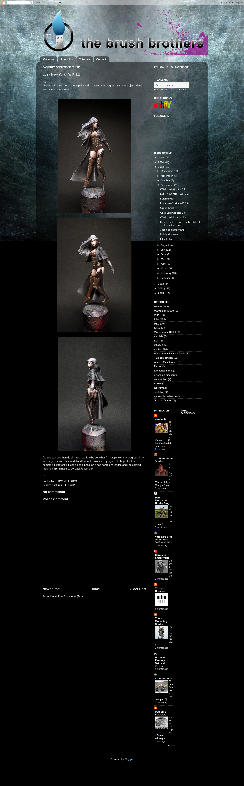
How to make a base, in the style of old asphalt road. (180, 223)
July (163, 249)
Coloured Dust (164, 678)
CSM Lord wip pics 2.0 (173, 212)
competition (160, 379)
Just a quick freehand (172, 229)
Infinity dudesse (169, 234)
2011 (161, 288)
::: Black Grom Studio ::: (164, 460)
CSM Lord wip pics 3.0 (173, 189)
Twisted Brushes (160, 589)
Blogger (129, 759)
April (164, 264)
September (167, 185)
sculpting (159, 392)
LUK (156, 340)
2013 (161, 167)
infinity (157, 345)
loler (156, 319)
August (165, 245)
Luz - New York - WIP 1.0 (174, 203)
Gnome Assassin (171, 568)
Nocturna (57, 485)
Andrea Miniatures (164, 362)
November (167, 175)
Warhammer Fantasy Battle (169, 353)
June (164, 254)
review (157, 383)
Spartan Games (163, 400)
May (163, 259)
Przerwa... (160, 666)
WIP (72, 485)
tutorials (158, 336)
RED (66, 485)
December (167, 171)
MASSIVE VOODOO (160, 713)
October (166, 180)
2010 (161, 293)
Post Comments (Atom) (71, 596)
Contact (101, 59)
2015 (161, 157)
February (166, 273)
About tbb (67, 59)
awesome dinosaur (165, 375)
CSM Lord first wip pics (173, 217)
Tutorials (84, 59)
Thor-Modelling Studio (161, 621)
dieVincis (160, 419)
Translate (180, 89)
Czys (157, 328)
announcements (163, 370)
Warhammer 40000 (165, 332)
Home (95, 589)
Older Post (138, 589)
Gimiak (158, 306)
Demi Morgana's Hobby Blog (162, 500)
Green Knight (167, 208)
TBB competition (163, 357)
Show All (171, 746)
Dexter (158, 366)
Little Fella (166, 239)
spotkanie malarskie (165, 396)
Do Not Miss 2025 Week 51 (162, 541)
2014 (161, 162)
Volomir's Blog (164, 536)
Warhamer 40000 (164, 311)
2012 (161, 284)
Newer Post (51, 589)
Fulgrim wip (166, 198)
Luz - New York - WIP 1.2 (174, 194)
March (165, 268)
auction (158, 349)
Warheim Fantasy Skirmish (160, 660)
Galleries (48, 59)
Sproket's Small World (162, 556)
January (166, 278)
